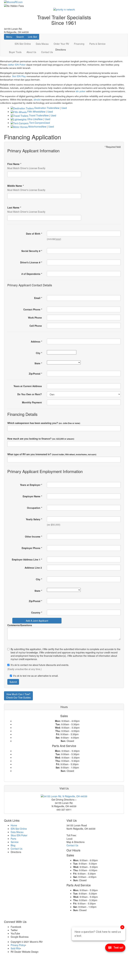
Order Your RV (61, 43)
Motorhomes (35, 126)
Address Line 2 (33, 567)
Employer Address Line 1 (27, 559)
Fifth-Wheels (34, 111)
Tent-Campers (36, 122)
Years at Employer (31, 484)
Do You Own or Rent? (29, 394)
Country (36, 612)
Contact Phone (32, 309)
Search (21, 36)
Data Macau (42, 43)
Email (38, 298)
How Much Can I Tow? (18, 695)
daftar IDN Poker (17, 64)
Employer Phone (32, 548)
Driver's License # (31, 262)
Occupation (34, 507)
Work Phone (35, 317)
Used (64, 108)
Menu (10, 36)
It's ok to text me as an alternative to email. (35, 675)
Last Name (14, 207)
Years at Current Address (28, 386)
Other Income (33, 536)
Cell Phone (36, 325)
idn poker (81, 91)
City (39, 353)
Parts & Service (97, 43)
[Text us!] (115, 948)
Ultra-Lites (32, 119)
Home (14, 825)
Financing (79, 43)
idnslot (37, 99)
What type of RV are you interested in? (51, 454)
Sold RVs (15, 948)
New (57, 108)
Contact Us (47, 52)
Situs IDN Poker (19, 835)
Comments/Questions (19, 625)
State (38, 363)
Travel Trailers (36, 115)
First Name (14, 164)
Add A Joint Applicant (37, 620)
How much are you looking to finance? (40, 438)
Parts (13, 838)
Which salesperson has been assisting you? (43, 423)
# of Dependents (32, 273)
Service (14, 842)
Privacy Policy (18, 945)
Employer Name (32, 496)
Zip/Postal (35, 373)
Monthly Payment (32, 402)
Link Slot (32, 36)
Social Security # (31, 251)
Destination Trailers (44, 108)
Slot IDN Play (19, 76)
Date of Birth (34, 233)
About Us (31, 52)
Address (36, 341)
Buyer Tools (15, 52)
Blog (13, 845)
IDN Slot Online (23, 43)
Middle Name (15, 185)
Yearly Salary (34, 519)
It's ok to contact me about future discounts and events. (40, 665)
